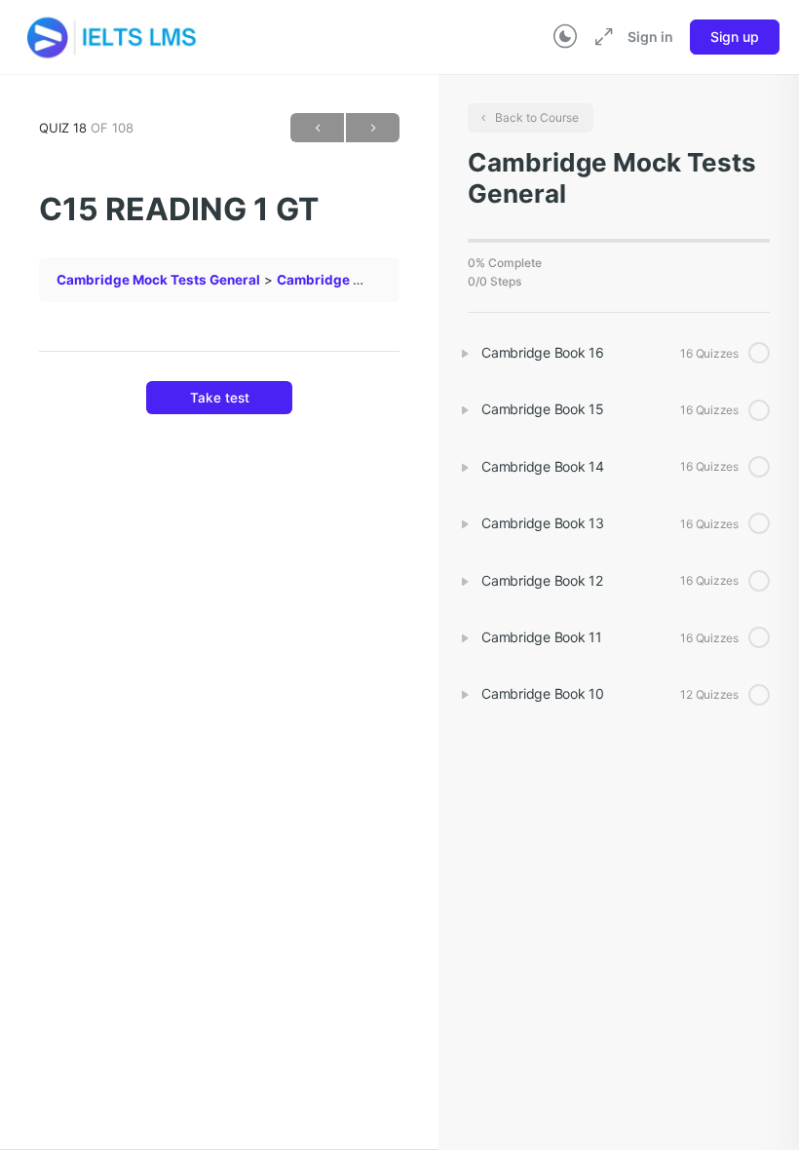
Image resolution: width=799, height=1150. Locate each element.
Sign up (734, 36)
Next (373, 127)
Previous (317, 127)
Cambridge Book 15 (340, 280)
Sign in (650, 36)
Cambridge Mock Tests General (158, 280)
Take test (219, 397)
